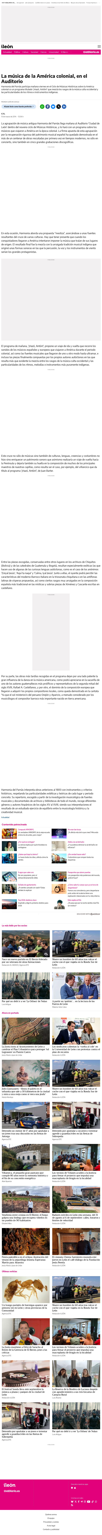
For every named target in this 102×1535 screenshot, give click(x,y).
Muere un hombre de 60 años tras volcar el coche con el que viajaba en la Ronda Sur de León (74, 962)
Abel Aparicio (7, 1181)
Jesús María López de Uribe (12, 1055)
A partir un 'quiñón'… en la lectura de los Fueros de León (73, 1002)
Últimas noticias (9, 1271)
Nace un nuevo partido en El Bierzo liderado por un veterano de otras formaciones (24, 960)
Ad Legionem (20, 2)
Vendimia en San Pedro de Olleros (60, 2)
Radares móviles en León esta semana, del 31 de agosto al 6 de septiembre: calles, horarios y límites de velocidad (76, 1217)
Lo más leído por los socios (14, 925)
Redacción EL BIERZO (10, 965)
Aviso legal (51, 1526)
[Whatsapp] (42, 106)
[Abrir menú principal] (99, 46)
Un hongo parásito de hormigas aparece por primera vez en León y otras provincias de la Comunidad (24, 1308)
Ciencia (43, 52)
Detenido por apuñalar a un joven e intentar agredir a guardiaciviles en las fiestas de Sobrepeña (75, 1133)
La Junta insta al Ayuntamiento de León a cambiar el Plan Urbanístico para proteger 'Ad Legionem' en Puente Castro (25, 1049)
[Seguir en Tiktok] (93, 1501)
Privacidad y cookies (51, 1522)
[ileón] (17, 1485)
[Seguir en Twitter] (76, 1501)
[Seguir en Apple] (75, 1488)
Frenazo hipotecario (91, 2)
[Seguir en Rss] (72, 1505)
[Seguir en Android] (72, 1488)
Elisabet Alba (6, 1223)
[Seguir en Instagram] (85, 1501)
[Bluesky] (53, 106)
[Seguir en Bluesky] (72, 1501)
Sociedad (34, 52)
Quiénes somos (51, 1514)
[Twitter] (58, 106)
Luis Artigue (6, 1004)
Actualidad (7, 52)
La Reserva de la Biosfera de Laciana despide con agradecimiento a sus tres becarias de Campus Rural (75, 1392)
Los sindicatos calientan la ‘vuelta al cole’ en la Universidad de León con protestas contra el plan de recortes (76, 1049)
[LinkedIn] (64, 106)
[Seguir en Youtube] (88, 1501)
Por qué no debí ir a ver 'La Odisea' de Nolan (24, 1001)
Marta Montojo (7, 1097)
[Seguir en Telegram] (82, 1501)
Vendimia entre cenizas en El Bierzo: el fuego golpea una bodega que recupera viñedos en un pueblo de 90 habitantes (25, 1217)
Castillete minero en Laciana (42, 2)
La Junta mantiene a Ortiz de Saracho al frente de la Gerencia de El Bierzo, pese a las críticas (24, 1350)
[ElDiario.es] (91, 52)
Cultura (25, 52)
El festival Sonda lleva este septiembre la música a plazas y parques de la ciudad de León (23, 1392)
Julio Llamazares (29, 2)
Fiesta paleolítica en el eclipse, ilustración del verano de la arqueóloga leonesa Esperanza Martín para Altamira (25, 1260)
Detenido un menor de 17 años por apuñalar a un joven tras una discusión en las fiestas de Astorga (25, 1133)
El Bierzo (64, 52)
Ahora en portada (10, 1013)
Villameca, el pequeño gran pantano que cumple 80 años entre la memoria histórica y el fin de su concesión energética (25, 1175)
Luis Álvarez (56, 1398)
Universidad (54, 52)
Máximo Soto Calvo (59, 1007)
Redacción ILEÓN (58, 968)
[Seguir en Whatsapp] (96, 1501)
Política (17, 52)
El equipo (51, 1518)
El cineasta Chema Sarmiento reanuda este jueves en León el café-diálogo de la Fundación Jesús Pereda (76, 1260)
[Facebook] (47, 106)
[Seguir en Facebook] (78, 1501)
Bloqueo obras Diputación (78, 2)
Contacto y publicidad (51, 1529)
